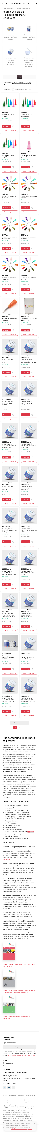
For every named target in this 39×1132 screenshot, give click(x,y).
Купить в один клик (10, 130)
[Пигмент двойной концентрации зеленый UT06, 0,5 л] (29, 431)
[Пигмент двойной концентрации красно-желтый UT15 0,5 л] (29, 474)
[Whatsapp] (13, 1087)
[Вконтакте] (9, 1087)
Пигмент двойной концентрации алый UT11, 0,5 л (8, 361)
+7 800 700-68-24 (8, 1073)
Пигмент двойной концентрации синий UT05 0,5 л (27, 572)
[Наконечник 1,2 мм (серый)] (10, 102)
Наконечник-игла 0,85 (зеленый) (9, 197)
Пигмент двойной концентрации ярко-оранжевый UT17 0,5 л (28, 699)
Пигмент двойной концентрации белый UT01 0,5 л (8, 403)
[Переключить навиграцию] (2, 2)
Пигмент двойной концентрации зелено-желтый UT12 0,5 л (9, 445)
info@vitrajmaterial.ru (10, 1076)
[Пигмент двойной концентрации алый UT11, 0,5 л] (10, 347)
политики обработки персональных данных (21, 1055)
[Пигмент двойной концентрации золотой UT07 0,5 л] (10, 474)
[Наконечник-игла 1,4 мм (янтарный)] (10, 306)
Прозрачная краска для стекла (13, 85)
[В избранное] (13, 126)
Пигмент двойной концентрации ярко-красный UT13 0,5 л (8, 699)
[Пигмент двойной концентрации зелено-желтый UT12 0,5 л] (10, 431)
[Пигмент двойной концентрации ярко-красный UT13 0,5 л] (10, 685)
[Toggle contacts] (28, 2)
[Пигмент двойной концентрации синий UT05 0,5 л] (29, 558)
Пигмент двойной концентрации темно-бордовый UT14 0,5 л (9, 615)
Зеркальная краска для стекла (21, 82)
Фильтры (7, 89)
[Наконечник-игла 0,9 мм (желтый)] (29, 224)
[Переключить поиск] (32, 2)
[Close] (34, 1123)
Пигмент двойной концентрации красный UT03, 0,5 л (9, 530)
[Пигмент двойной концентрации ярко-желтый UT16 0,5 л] (29, 643)
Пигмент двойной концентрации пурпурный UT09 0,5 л (9, 572)
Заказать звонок (21, 1073)
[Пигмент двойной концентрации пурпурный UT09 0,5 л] (10, 558)
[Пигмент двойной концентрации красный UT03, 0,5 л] (10, 516)
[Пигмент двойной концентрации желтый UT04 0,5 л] (29, 389)
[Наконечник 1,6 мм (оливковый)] (29, 102)
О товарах (6, 1066)
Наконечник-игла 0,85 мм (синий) (29, 197)
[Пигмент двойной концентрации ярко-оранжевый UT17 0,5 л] (29, 685)
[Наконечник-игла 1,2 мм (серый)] (29, 265)
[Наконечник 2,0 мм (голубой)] (10, 143)
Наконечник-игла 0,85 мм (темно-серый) (10, 237)
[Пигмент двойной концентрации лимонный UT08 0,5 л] (29, 516)
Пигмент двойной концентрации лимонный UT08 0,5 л (29, 530)
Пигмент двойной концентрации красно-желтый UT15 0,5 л (28, 488)
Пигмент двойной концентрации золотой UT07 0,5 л (9, 488)
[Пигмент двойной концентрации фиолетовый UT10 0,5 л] (29, 601)
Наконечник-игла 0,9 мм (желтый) (28, 237)
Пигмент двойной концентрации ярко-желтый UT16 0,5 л (27, 657)
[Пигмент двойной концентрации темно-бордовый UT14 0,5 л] (10, 601)
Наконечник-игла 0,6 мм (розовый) (28, 156)
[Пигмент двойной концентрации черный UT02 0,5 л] (10, 643)
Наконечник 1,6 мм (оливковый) (27, 115)
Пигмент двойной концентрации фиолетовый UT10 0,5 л (28, 615)
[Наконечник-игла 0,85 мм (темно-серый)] (10, 224)
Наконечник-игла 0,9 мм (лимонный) (9, 278)
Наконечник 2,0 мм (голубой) (8, 156)
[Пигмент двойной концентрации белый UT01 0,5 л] (10, 389)
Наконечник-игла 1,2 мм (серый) (28, 278)
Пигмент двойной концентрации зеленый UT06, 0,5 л (28, 445)
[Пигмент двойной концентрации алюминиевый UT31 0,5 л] (29, 347)
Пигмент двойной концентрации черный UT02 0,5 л (9, 657)
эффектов (30, 832)
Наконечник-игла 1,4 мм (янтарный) (9, 319)
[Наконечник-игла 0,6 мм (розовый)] (29, 143)
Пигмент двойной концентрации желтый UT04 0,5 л (28, 403)
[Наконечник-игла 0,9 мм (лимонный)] (10, 265)
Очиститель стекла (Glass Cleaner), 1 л (29, 319)
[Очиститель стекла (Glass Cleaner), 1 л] (29, 306)
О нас (5, 1060)
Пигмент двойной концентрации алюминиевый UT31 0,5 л (29, 361)
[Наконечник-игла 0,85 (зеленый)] (10, 183)
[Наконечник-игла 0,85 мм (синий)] (29, 183)
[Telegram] (4, 1087)
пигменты (6, 860)
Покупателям (8, 1063)
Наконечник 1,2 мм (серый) (8, 115)
